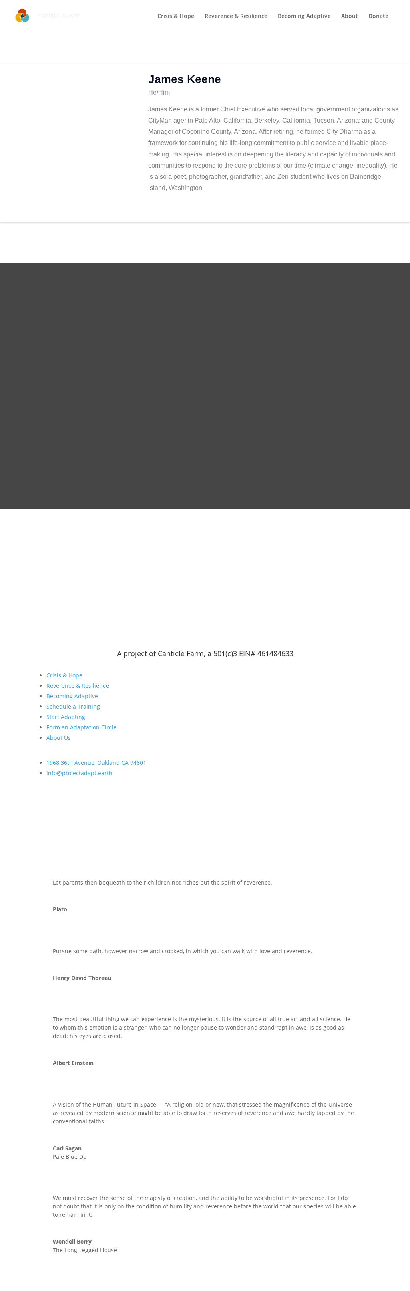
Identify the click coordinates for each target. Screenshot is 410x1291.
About (349, 16)
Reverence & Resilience (236, 16)
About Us (58, 737)
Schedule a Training (73, 706)
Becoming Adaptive (304, 16)
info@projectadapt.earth (79, 773)
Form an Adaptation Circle (81, 727)
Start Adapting (65, 717)
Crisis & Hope (175, 16)
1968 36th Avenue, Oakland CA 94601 (96, 762)
